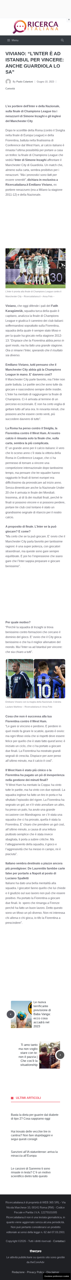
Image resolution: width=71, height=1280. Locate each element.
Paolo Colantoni (24, 81)
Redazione (18, 1272)
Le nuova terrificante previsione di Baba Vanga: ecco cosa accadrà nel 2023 (42, 1014)
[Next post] (60, 1055)
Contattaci (59, 1241)
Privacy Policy (35, 1272)
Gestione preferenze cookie (56, 1276)
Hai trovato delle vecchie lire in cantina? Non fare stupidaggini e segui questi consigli (32, 1135)
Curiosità (10, 88)
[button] (62, 40)
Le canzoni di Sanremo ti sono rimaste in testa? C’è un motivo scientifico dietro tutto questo (31, 1172)
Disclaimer (52, 1272)
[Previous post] (10, 1014)
